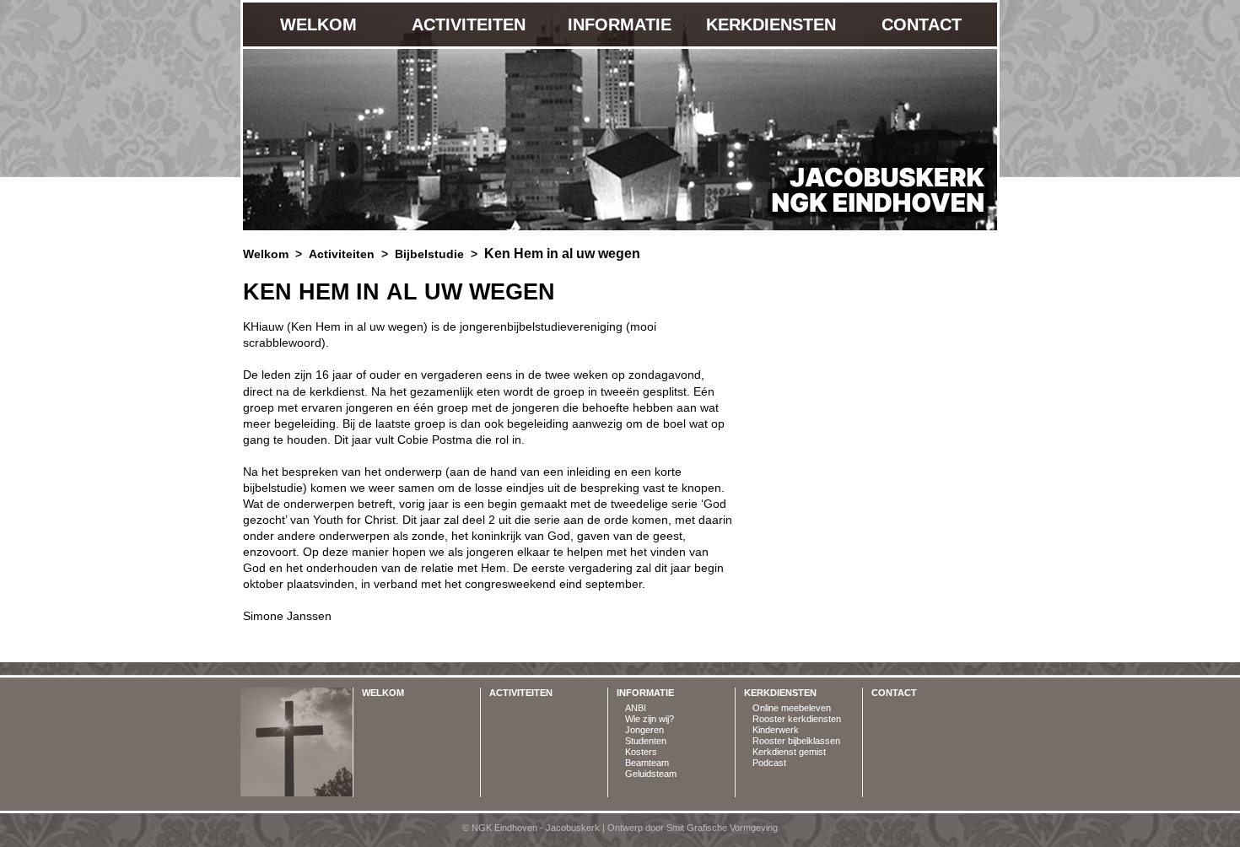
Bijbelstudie (429, 254)
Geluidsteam (651, 774)
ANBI (635, 708)
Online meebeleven (791, 708)
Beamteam (647, 763)
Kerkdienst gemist (789, 752)
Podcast (769, 763)
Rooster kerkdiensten (796, 719)
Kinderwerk (775, 730)
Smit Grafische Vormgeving (722, 828)
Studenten (645, 741)
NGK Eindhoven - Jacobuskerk (869, 189)
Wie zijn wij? (649, 719)
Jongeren (644, 730)
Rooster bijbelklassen (796, 741)
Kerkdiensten (771, 24)
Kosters (641, 752)
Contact (921, 24)
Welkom (318, 24)
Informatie (619, 24)
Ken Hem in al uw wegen (562, 253)
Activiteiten (469, 24)
